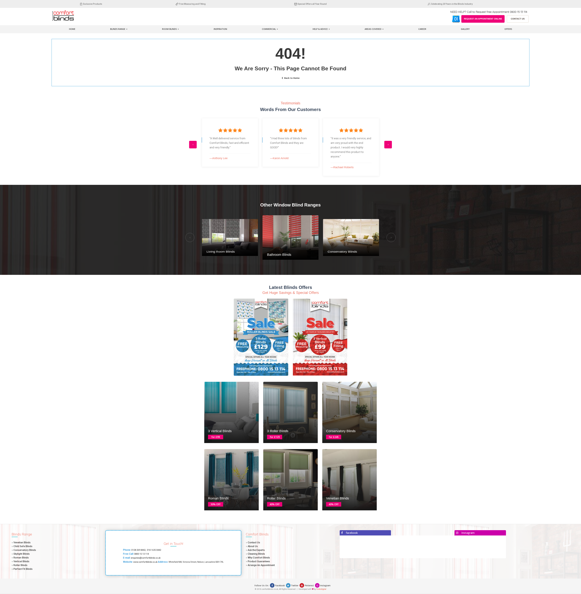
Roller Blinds (276, 498)
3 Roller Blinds (277, 431)
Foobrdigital (321, 589)
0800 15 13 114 (141, 554)
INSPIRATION (220, 29)
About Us (253, 546)
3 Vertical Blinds (220, 431)
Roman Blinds (218, 498)
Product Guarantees (259, 561)
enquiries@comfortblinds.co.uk (146, 558)
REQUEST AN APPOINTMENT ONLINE (483, 19)
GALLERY (465, 29)
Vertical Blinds (338, 251)
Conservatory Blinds (282, 255)
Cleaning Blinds (256, 553)
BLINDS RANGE (118, 29)
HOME (72, 29)
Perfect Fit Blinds (23, 569)
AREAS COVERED (373, 29)
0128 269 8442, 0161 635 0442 (146, 550)
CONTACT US (518, 19)
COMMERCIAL (269, 29)
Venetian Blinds (337, 498)
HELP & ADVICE (320, 29)
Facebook (279, 585)
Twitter (294, 585)
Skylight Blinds (21, 553)
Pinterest (309, 585)
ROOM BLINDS (169, 29)
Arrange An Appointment (261, 565)
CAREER (422, 29)
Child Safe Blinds (22, 546)
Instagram (325, 585)
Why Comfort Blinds (259, 557)
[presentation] (193, 144)
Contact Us (254, 542)
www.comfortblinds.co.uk (145, 562)
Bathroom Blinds (219, 251)
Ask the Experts (256, 550)
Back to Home (291, 78)
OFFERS (508, 29)
